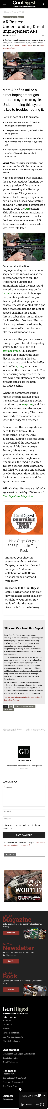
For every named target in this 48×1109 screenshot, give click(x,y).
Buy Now (11, 990)
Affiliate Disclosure (11, 1041)
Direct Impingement (27, 706)
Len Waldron (7, 35)
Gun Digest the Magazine (18, 496)
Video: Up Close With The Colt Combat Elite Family (12, 730)
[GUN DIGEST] (24, 4)
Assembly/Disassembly (13, 1082)
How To (20, 17)
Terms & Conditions (11, 1033)
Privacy (6, 1028)
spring (19, 366)
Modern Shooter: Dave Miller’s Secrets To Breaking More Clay (35, 730)
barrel (6, 293)
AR (27, 208)
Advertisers (8, 1099)
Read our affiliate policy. (23, 45)
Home (6, 12)
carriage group (11, 351)
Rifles (14, 12)
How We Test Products (13, 1037)
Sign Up (11, 961)
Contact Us (7, 1024)
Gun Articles (12, 17)
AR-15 (21, 12)
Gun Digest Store (10, 1086)
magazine (27, 404)
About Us (7, 1020)
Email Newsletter (10, 1058)
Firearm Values (10, 1074)
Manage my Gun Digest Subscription (19, 1054)
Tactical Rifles (8, 709)
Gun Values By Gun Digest (14, 1078)
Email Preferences (11, 1062)
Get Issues (11, 933)
